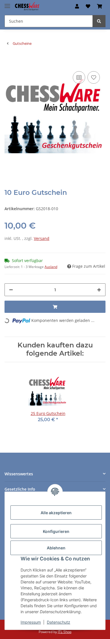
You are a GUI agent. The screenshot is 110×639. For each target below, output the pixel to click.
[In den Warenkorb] (9, 61)
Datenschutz (58, 622)
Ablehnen (56, 547)
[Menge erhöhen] (99, 290)
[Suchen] (99, 21)
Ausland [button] (51, 266)
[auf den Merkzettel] (93, 77)
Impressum (31, 622)
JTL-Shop (64, 631)
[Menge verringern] (11, 290)
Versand (41, 238)
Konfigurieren (56, 531)
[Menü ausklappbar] (7, 3)
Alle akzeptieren (56, 512)
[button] (77, 6)
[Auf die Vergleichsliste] (79, 77)
